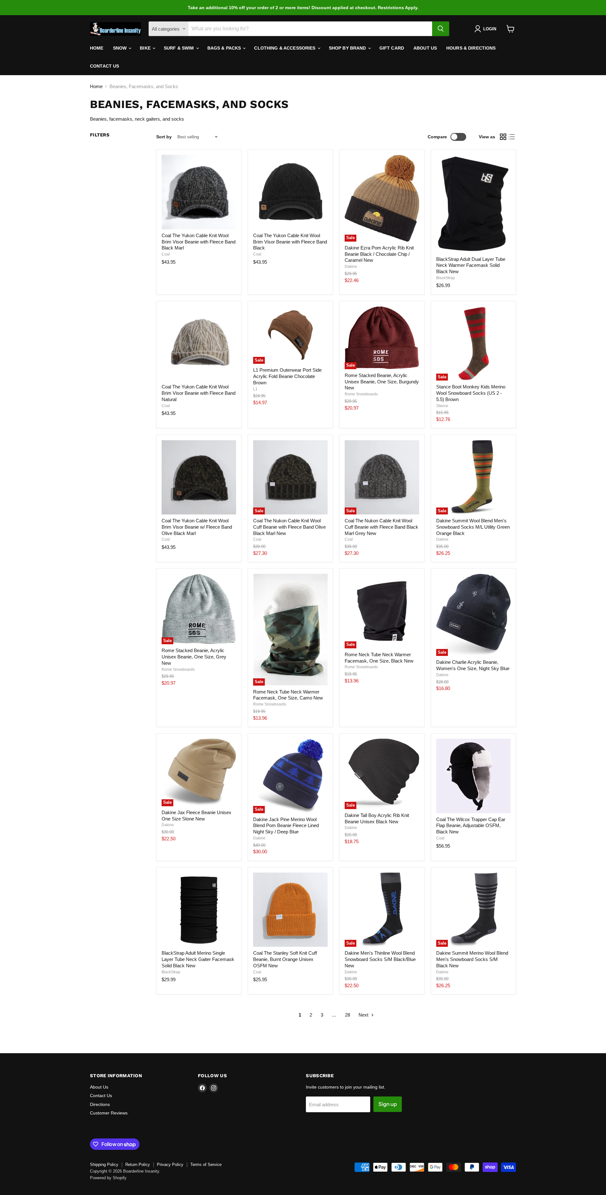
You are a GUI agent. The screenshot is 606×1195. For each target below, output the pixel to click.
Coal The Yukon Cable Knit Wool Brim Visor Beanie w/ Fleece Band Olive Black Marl (197, 527)
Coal (166, 254)
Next (364, 1015)
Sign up (387, 1104)
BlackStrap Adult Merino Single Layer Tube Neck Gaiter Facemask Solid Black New (198, 959)
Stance (442, 406)
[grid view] (503, 136)
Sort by (164, 136)
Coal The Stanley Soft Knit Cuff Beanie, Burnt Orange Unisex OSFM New (285, 959)
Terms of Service (206, 1164)
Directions (100, 1104)
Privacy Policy (170, 1164)
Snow (120, 48)
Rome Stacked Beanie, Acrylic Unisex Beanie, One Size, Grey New (194, 656)
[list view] (512, 136)
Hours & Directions (471, 48)
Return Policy (137, 1164)
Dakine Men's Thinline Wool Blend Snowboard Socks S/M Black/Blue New (380, 959)
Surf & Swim (179, 48)
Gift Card (391, 48)
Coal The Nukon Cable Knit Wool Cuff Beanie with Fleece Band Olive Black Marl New (289, 527)
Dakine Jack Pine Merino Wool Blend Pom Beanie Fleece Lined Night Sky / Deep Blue (286, 825)
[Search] (440, 28)
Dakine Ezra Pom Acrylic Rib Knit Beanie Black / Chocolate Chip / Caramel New (379, 254)
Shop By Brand (348, 48)
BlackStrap (445, 278)
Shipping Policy (104, 1164)
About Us (425, 48)
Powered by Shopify (108, 1177)
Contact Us (104, 66)
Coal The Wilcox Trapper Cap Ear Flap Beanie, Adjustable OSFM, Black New (470, 825)
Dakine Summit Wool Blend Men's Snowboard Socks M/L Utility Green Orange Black (473, 527)
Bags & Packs (224, 48)
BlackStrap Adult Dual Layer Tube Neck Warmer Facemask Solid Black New (470, 265)
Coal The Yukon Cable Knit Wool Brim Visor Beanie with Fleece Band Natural (198, 393)
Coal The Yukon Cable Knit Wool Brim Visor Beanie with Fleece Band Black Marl (198, 241)
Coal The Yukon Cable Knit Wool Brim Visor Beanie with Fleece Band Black (290, 241)
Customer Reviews (109, 1112)
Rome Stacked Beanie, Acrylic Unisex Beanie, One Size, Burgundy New (382, 381)
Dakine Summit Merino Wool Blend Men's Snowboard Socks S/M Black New (472, 959)
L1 (255, 389)
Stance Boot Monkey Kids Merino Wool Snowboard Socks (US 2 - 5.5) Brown (470, 393)
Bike (146, 48)
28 (347, 1015)
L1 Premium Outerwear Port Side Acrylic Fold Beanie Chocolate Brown (287, 376)
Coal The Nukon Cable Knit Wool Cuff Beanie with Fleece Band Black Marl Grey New (381, 527)
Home (97, 48)
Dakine (351, 266)
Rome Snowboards (361, 394)
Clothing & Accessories (285, 48)
